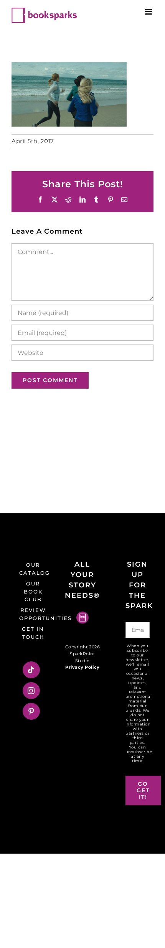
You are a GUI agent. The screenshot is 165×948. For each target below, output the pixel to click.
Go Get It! (143, 790)
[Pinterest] (31, 711)
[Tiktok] (31, 669)
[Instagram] (31, 690)
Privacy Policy (82, 667)
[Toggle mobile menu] (149, 12)
